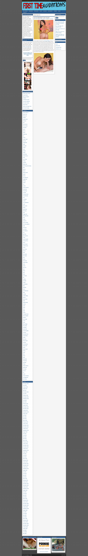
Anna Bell (24, 145)
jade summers (25, 235)
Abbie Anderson (25, 112)
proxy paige (25, 319)
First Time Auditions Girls (26, 1)
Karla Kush (25, 260)
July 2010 (24, 491)
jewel (24, 252)
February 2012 (25, 460)
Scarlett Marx (25, 335)
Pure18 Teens (25, 95)
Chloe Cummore (26, 187)
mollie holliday (25, 295)
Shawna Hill (25, 345)
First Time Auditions (47, 40)
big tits (24, 170)
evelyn (24, 219)
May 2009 (24, 515)
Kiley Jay (24, 267)
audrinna (24, 162)
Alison (24, 132)
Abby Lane (25, 115)
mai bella (24, 280)
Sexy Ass (24, 339)
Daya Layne (25, 205)
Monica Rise (25, 299)
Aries (24, 149)
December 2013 (25, 425)
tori (23, 372)
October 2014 (25, 410)
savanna (24, 332)
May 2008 (24, 533)
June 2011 (25, 473)
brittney (24, 180)
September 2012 (26, 450)
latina (24, 274)
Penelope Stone (25, 314)
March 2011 (25, 478)
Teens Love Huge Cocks (27, 46)
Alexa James (25, 125)
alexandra (24, 127)
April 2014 (24, 418)
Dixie (24, 212)
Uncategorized (25, 377)
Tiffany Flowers (25, 365)
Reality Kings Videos (26, 93)
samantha (24, 327)
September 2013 (26, 430)
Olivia (24, 307)
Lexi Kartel (25, 275)
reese (24, 322)
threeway (24, 362)
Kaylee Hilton (25, 262)
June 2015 (25, 400)
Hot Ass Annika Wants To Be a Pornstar (41, 17)
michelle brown (25, 290)
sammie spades (25, 330)
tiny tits (24, 370)
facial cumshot (25, 222)
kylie (24, 272)
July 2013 (24, 433)
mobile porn (25, 12)
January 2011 (25, 481)
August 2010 (25, 490)
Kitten (24, 270)
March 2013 (25, 440)
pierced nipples (25, 315)
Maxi (24, 285)
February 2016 (25, 395)
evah (24, 217)
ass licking (25, 159)
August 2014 (25, 413)
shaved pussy (25, 344)
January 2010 (25, 501)
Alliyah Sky (25, 134)
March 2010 (25, 498)
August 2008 (25, 528)
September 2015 (26, 398)
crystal (24, 200)
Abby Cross (25, 114)
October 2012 (25, 448)
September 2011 (26, 468)
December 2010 (25, 483)
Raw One (35, 18)
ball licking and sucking (27, 165)
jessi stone (25, 249)
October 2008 (25, 526)
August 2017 (25, 388)
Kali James (25, 255)
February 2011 (25, 480)
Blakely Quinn (25, 172)
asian (24, 157)
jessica (24, 250)
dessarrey (24, 210)
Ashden (24, 150)
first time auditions (26, 224)
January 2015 (25, 405)
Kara (24, 257)
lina (23, 277)
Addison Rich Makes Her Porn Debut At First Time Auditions (60, 35)
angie (24, 144)
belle (24, 167)
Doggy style (25, 214)
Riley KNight (25, 324)
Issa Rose (25, 229)
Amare (24, 137)
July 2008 (24, 530)
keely (24, 264)
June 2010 (25, 493)
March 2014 (25, 420)
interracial (24, 227)
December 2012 (25, 445)
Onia (24, 309)
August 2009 (25, 510)
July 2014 (24, 415)
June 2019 (25, 385)
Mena (24, 289)
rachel (24, 320)
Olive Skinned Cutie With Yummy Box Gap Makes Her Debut (60, 23)
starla (24, 352)
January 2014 (25, 423)
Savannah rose (25, 334)
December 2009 (25, 503)
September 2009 (26, 508)
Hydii (24, 225)
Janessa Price (25, 240)
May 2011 (24, 475)
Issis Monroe (25, 230)
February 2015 (25, 403)
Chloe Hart (25, 189)
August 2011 (25, 470)
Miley (24, 292)
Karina (24, 259)
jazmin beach (25, 244)
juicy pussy (25, 254)
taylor (24, 357)
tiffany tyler (25, 367)
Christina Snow (25, 194)
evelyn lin (24, 220)
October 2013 (25, 428)
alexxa (24, 130)
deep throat (25, 209)
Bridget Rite (25, 179)
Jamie (24, 237)
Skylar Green (25, 349)
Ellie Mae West (25, 215)
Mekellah (24, 287)
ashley (24, 152)
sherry (24, 347)
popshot (24, 317)
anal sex (24, 140)
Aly (23, 135)
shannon (24, 342)
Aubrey (24, 160)
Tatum (24, 355)
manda (24, 282)
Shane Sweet (25, 340)
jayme (24, 242)
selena (24, 337)
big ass (24, 169)
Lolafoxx (24, 279)
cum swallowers (26, 202)
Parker (24, 312)
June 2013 (25, 435)
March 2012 (25, 458)
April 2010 (24, 496)
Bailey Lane (25, 164)
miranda (24, 294)
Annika (44, 18)
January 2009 (25, 521)
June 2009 (25, 513)
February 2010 (25, 500)
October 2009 (25, 506)
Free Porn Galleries (26, 101)
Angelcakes (25, 142)
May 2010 (24, 495)
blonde (24, 174)
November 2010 (25, 485)
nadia (24, 300)
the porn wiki (25, 104)
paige (24, 310)
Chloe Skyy (25, 190)
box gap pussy (25, 177)
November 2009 (25, 505)
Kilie (24, 269)
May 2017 (24, 390)
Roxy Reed (25, 325)
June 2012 (25, 455)
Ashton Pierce (25, 155)
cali (23, 184)
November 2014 (25, 408)
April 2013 (24, 438)
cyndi (24, 204)
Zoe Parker (25, 379)
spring (24, 350)
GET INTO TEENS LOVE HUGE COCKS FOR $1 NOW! (27, 54)
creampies (47, 18)
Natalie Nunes (25, 302)
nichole (24, 304)
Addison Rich (25, 119)
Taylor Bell (25, 359)
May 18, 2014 (39, 18)
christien (24, 192)
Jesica (24, 247)
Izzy (24, 232)
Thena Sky (25, 360)
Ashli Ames (25, 154)
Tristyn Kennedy (26, 375)
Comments (51, 18)
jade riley (24, 234)
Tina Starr (24, 369)
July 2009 (24, 511)
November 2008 (25, 525)
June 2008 (25, 531)
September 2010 (26, 488)
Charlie (24, 185)
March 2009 (25, 518)
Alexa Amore (25, 124)
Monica (24, 297)
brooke (24, 182)
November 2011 (25, 465)
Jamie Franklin (25, 239)
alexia (24, 129)
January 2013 (25, 443)
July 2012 (24, 453)
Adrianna (24, 120)
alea (23, 122)
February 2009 (25, 520)
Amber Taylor (25, 139)
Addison (24, 117)
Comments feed (58, 47)
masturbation (25, 284)
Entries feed (58, 45)
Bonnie (24, 175)
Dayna (24, 207)
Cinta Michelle (25, 195)
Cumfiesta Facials (26, 99)
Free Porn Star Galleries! (44, 551)
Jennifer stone (25, 245)
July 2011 (24, 471)
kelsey (24, 265)
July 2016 (24, 393)
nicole (24, 305)
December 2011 (25, 463)
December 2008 (25, 523)
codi (23, 197)
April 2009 (24, 516)
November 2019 (25, 383)
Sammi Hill (25, 329)
